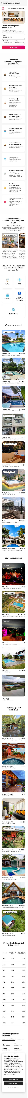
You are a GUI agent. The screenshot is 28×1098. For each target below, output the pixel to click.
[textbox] (7, 42)
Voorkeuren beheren (13, 1087)
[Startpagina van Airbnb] (3, 8)
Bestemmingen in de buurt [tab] (8, 1039)
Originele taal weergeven (14, 3)
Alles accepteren (13, 1079)
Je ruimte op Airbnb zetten (16, 8)
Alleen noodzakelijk (13, 1083)
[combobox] (13, 37)
